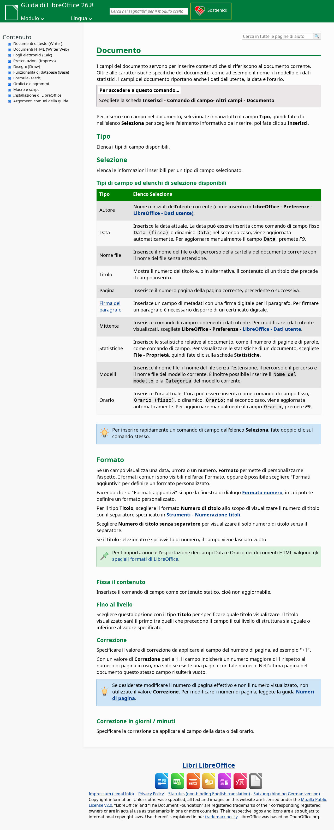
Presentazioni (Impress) (34, 60)
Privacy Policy (151, 794)
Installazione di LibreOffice (37, 95)
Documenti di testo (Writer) (37, 43)
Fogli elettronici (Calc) (32, 54)
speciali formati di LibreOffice (145, 559)
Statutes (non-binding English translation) (209, 794)
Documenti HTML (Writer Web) (41, 49)
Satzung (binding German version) (286, 794)
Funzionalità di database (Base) (41, 72)
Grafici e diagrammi (31, 83)
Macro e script (26, 89)
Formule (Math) (27, 77)
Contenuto (17, 37)
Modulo (30, 18)
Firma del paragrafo (110, 306)
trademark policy (221, 817)
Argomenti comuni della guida (40, 100)
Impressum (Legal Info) (111, 794)
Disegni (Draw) (26, 66)
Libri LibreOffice (208, 765)
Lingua (79, 18)
